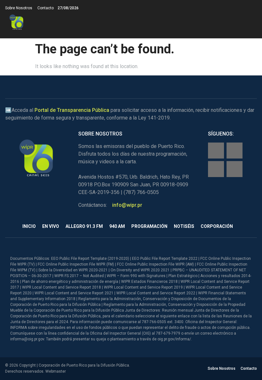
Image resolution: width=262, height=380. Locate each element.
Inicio (29, 226)
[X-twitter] (216, 169)
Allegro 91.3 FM (84, 226)
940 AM (117, 226)
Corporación (217, 226)
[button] (251, 22)
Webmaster (55, 371)
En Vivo (50, 226)
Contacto (45, 8)
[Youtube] (235, 169)
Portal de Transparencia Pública (72, 110)
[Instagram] (235, 151)
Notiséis (184, 226)
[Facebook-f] (216, 151)
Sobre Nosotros (18, 8)
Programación (149, 226)
